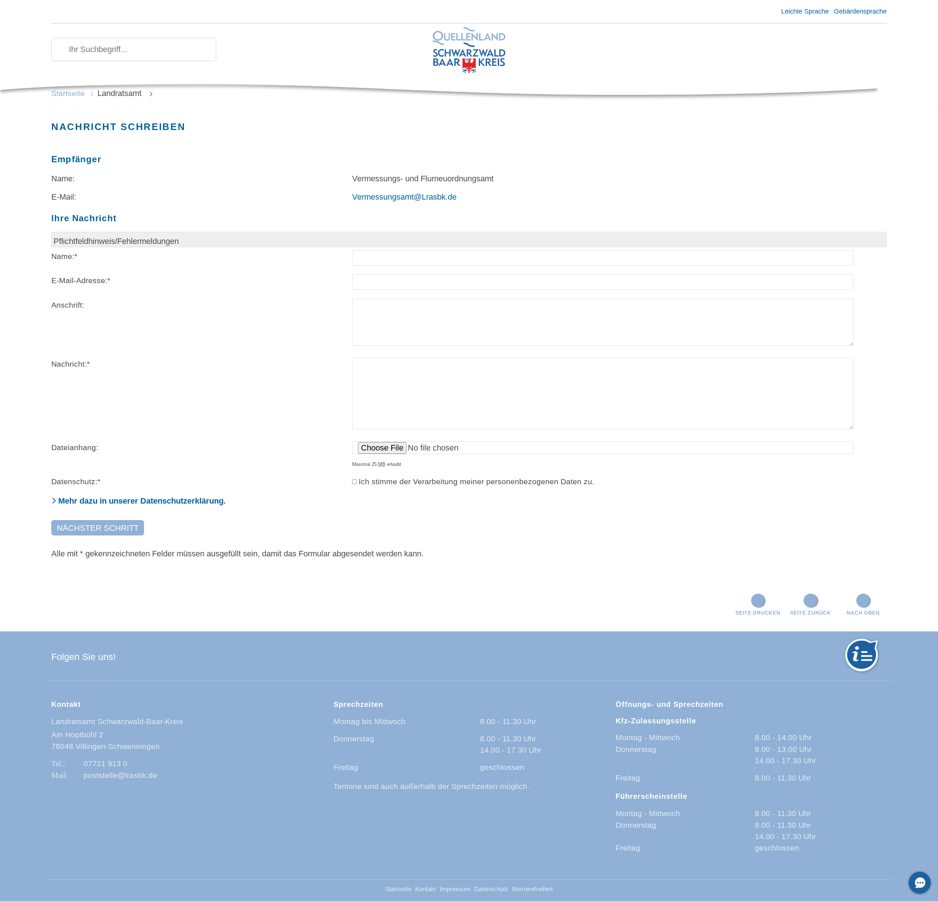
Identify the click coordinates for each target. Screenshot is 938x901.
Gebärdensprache (860, 11)
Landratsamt (120, 93)
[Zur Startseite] (469, 50)
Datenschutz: (75, 481)
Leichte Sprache (804, 11)
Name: (64, 256)
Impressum (455, 889)
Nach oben (862, 613)
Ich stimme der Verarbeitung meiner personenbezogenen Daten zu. (476, 481)
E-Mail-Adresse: (80, 280)
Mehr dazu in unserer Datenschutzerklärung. (142, 500)
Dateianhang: (74, 447)
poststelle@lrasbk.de (120, 775)
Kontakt (425, 889)
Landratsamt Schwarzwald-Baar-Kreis (117, 721)
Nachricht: (70, 364)
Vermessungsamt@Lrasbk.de (404, 196)
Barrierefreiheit (532, 889)
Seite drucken (757, 613)
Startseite (68, 93)
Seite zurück (810, 613)
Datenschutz (491, 889)
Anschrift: (67, 305)
